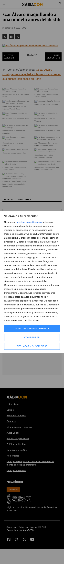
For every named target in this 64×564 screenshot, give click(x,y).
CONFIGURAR (32, 337)
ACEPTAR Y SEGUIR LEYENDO (32, 328)
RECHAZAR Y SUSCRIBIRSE (32, 346)
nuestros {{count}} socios (29, 222)
